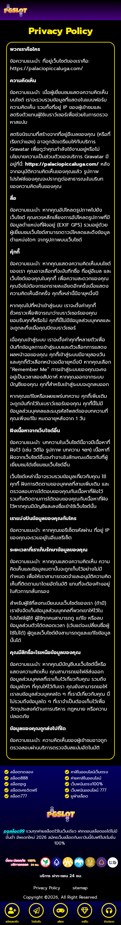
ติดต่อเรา (109, 921)
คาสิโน (85, 921)
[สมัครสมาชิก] (12, 910)
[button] (112, 10)
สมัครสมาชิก (12, 921)
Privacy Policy (47, 888)
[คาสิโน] (84, 910)
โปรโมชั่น (36, 921)
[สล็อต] (60, 910)
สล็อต (60, 921)
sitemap (80, 888)
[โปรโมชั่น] (36, 910)
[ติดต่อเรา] (108, 910)
